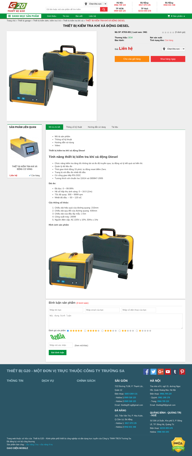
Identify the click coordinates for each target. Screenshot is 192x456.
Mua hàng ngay (168, 59)
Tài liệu (115, 127)
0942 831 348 (169, 5)
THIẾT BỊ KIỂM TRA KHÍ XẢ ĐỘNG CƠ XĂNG (24, 167)
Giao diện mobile (17, 448)
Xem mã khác (81, 346)
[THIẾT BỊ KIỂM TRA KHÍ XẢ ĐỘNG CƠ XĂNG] (25, 157)
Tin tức (66, 16)
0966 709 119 (120, 5)
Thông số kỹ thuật (74, 127)
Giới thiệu (51, 16)
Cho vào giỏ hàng (132, 59)
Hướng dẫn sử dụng (97, 127)
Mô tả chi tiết (54, 127)
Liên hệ (92, 16)
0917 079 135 (144, 5)
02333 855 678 (144, 11)
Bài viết (79, 16)
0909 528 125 (120, 11)
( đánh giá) (179, 32)
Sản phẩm (177, 16)
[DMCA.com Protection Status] (178, 452)
